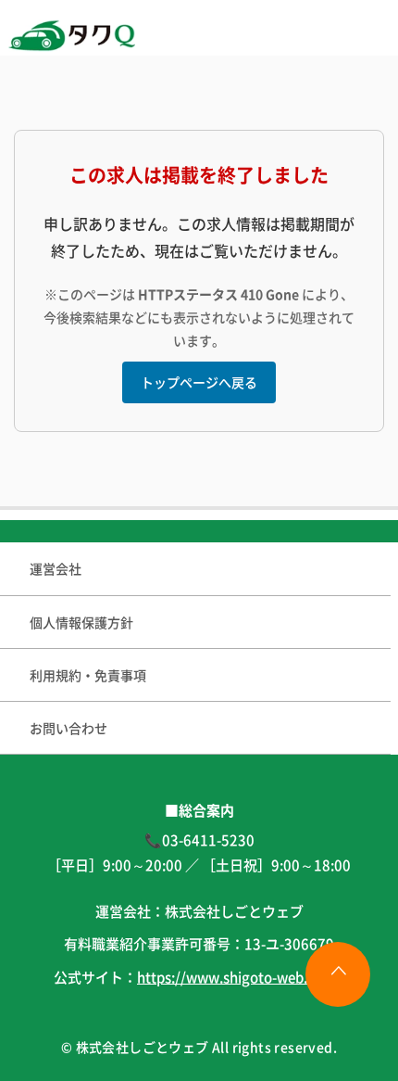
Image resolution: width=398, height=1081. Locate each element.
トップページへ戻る (199, 382)
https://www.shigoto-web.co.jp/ (240, 976)
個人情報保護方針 (81, 622)
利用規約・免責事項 (88, 675)
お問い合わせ (68, 728)
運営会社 (55, 568)
